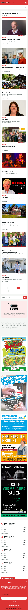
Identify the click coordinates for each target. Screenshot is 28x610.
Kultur (4, 37)
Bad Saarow (18, 323)
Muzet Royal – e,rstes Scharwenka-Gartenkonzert (10, 223)
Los (25, 297)
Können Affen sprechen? (11, 39)
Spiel (14, 325)
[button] (26, 581)
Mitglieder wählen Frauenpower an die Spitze (10, 251)
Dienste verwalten (5, 594)
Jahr (13, 323)
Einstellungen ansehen (14, 605)
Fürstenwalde (14, 327)
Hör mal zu (5, 119)
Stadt (7, 325)
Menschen (24, 325)
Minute (3, 325)
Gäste (11, 325)
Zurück (4, 287)
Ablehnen (14, 601)
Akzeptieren (14, 598)
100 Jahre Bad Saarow (8, 146)
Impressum (20, 608)
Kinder (3, 327)
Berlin (10, 323)
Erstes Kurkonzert (7, 171)
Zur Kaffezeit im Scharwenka (10, 93)
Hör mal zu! (5, 277)
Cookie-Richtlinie (9, 608)
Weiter (10, 291)
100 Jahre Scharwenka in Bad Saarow (13, 67)
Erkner (6, 323)
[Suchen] (23, 7)
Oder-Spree (19, 325)
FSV (2, 323)
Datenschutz (15, 608)
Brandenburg (8, 327)
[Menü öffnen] (25, 7)
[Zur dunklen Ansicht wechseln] (26, 3)
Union (23, 323)
